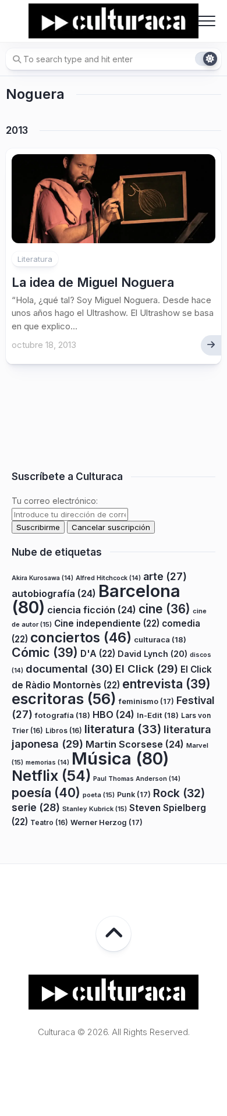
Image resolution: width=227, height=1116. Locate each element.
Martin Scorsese (135, 744)
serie (36, 807)
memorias (47, 762)
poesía (46, 792)
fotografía (62, 715)
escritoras (64, 698)
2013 (17, 130)
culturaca (160, 639)
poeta (99, 795)
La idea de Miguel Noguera (93, 282)
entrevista (166, 683)
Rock (179, 793)
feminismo (146, 701)
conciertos (81, 638)
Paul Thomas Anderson (136, 779)
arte (165, 576)
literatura (122, 729)
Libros (63, 730)
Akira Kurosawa (42, 578)
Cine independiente (106, 623)
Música (120, 758)
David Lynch (152, 654)
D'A (97, 653)
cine (164, 609)
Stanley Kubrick (94, 809)
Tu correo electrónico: (55, 501)
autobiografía (54, 593)
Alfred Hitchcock (108, 578)
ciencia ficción (91, 610)
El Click (146, 668)
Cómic (45, 652)
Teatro (49, 822)
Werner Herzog (106, 822)
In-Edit (158, 715)
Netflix (51, 775)
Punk (134, 794)
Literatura (34, 259)
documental (69, 668)
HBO (113, 714)
